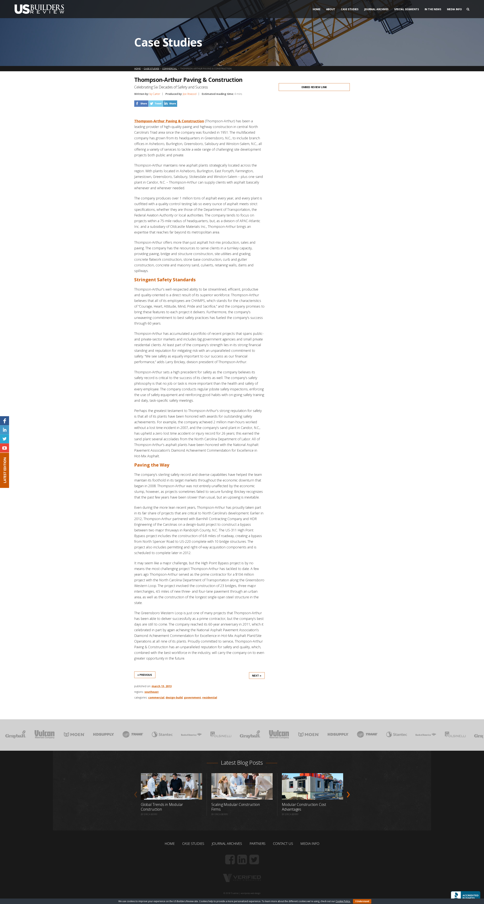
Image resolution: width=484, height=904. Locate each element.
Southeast (151, 692)
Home (316, 9)
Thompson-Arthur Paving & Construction (169, 121)
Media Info (454, 9)
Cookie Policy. (343, 901)
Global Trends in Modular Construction (162, 807)
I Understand (362, 901)
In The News (433, 9)
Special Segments (406, 9)
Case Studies (349, 9)
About (330, 9)
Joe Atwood (189, 94)
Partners (258, 843)
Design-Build (174, 697)
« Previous (144, 675)
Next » (256, 675)
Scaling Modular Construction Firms (235, 807)
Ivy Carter (155, 94)
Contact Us (283, 843)
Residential (209, 697)
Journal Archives (376, 9)
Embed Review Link (314, 87)
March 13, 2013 (162, 686)
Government (192, 697)
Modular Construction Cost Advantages (304, 807)
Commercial (156, 697)
